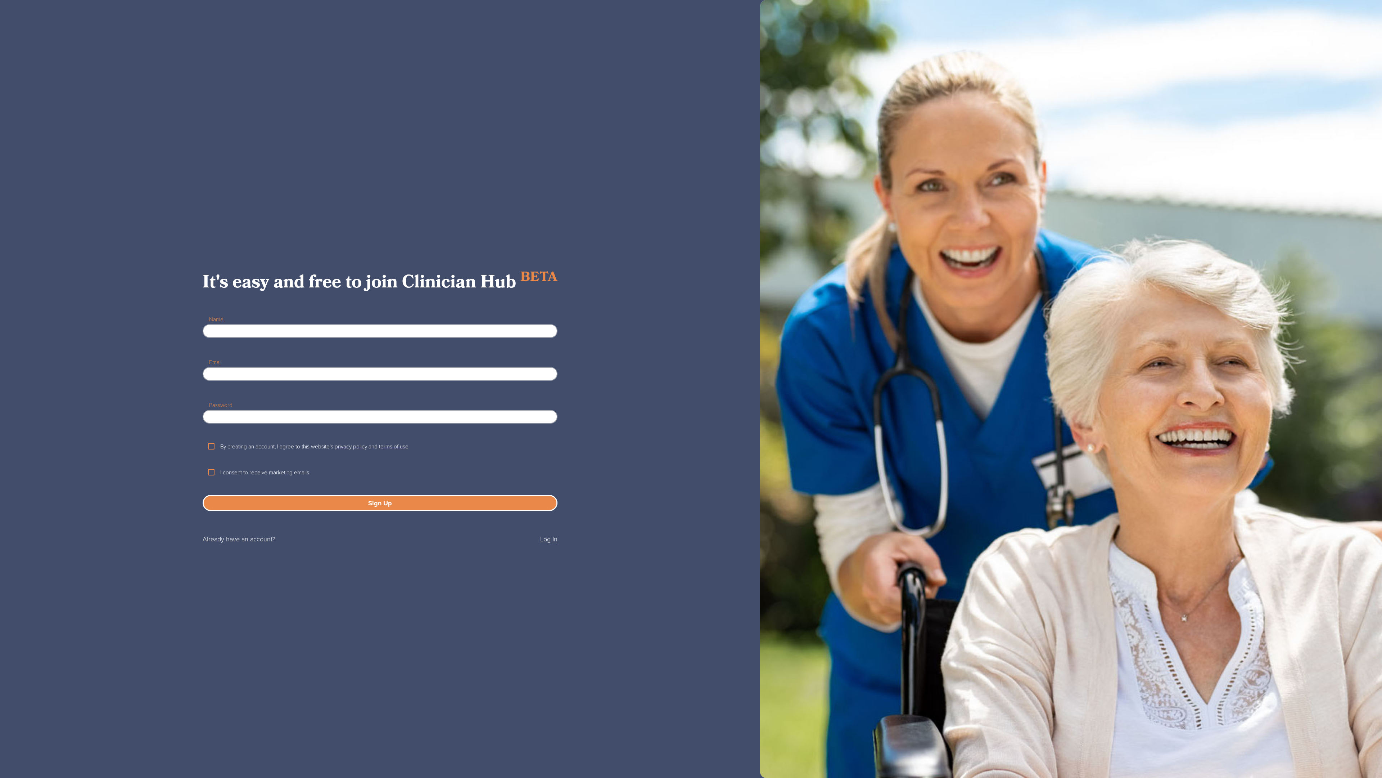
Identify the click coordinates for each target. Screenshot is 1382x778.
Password (220, 405)
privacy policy (351, 446)
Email (215, 362)
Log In (548, 539)
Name (216, 319)
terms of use (393, 446)
